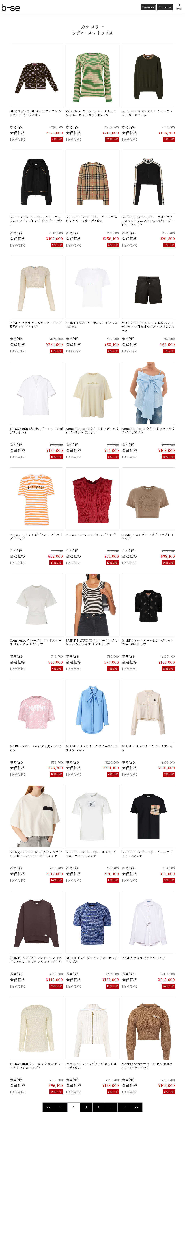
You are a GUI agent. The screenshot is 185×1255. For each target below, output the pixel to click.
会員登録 (148, 7)
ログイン (165, 7)
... (111, 1107)
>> (136, 1107)
